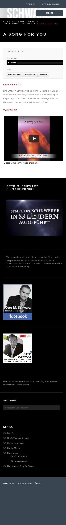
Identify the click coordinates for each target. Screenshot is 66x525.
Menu (49, 13)
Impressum (8, 484)
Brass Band (30, 75)
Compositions (20, 456)
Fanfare (43, 75)
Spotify (10, 433)
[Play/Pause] (8, 62)
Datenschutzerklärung (29, 484)
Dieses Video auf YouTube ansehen (20, 163)
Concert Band (14, 75)
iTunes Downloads (15, 442)
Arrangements (20, 461)
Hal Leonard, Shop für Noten (20, 466)
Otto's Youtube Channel (18, 437)
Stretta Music (13, 447)
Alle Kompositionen (19, 24)
